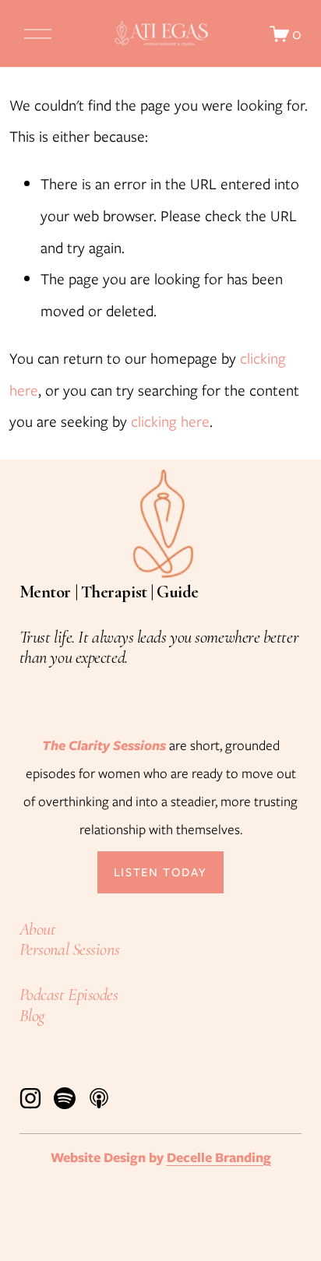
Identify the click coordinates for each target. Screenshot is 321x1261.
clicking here (170, 421)
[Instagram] (30, 1098)
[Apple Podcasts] (99, 1098)
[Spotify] (65, 1098)
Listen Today (160, 872)
